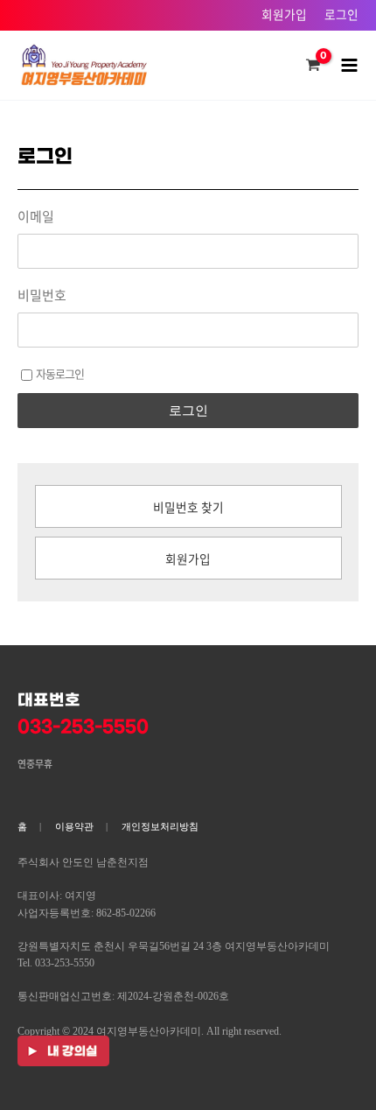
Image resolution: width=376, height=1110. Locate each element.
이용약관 (74, 826)
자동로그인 (60, 373)
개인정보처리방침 (160, 826)
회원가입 (284, 14)
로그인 (341, 14)
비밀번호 (41, 295)
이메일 (35, 216)
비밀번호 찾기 (188, 507)
